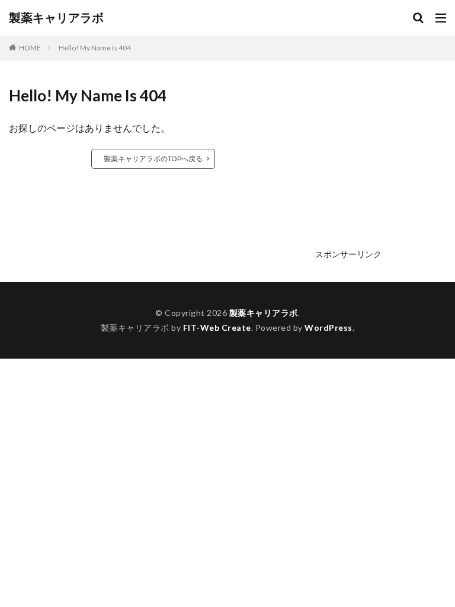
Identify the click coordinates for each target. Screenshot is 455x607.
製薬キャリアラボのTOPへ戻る (153, 158)
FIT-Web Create (217, 327)
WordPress (329, 327)
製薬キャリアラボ (56, 18)
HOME (30, 47)
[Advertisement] (380, 167)
